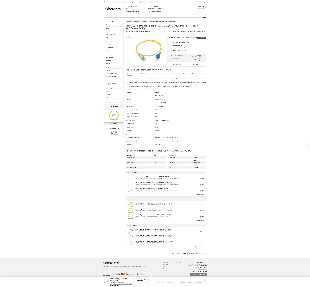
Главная (129, 21)
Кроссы (108, 50)
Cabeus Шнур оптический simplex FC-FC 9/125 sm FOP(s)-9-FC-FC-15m (154, 229)
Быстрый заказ (177, 64)
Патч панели (109, 57)
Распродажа (166, 262)
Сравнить (182, 282)
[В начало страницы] (205, 282)
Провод (108, 63)
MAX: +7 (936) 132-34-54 (156, 8)
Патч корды (109, 54)
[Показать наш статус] (114, 133)
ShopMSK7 (203, 267)
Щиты (107, 97)
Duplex (195, 157)
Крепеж (108, 44)
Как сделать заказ (171, 282)
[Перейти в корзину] (195, 7)
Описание (158, 282)
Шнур (195, 160)
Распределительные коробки (114, 67)
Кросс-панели (109, 47)
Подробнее (114, 123)
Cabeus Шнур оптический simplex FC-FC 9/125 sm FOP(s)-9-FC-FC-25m (154, 241)
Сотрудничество (166, 264)
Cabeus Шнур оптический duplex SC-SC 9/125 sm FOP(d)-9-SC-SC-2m (153, 215)
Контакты (144, 2)
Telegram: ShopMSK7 (155, 11)
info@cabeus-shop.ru (200, 271)
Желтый (196, 167)
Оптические (144, 21)
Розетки (108, 70)
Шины (107, 91)
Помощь (108, 2)
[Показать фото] (128, 37)
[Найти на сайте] (204, 16)
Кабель (108, 31)
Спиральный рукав (111, 76)
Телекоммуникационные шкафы (112, 83)
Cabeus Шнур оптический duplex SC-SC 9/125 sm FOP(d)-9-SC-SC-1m (153, 203)
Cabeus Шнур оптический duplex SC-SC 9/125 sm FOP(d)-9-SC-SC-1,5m (154, 209)
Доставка (135, 2)
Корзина (190, 282)
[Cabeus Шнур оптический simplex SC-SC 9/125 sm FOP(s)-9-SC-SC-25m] (114, 115)
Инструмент (109, 28)
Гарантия (117, 2)
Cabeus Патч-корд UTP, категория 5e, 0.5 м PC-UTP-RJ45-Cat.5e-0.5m (153, 182)
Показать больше (199, 194)
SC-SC (195, 164)
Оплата (126, 2)
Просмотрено (199, 282)
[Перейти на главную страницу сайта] (113, 8)
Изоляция (108, 25)
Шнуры (108, 94)
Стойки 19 (108, 80)
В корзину (196, 64)
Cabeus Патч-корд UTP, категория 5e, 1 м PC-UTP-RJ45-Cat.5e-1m (152, 188)
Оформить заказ (200, 11)
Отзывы (164, 282)
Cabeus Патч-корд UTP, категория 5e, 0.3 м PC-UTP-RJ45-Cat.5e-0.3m (153, 176)
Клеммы (108, 101)
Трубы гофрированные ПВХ (113, 88)
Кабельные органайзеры (112, 37)
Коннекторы (109, 41)
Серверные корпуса (111, 73)
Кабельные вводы (111, 34)
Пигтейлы (108, 60)
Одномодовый (197, 162)
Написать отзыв (175, 253)
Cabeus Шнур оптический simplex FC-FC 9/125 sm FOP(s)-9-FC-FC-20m (154, 235)
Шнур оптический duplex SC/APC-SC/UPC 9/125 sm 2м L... (121, 284)
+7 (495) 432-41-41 (132, 6)
